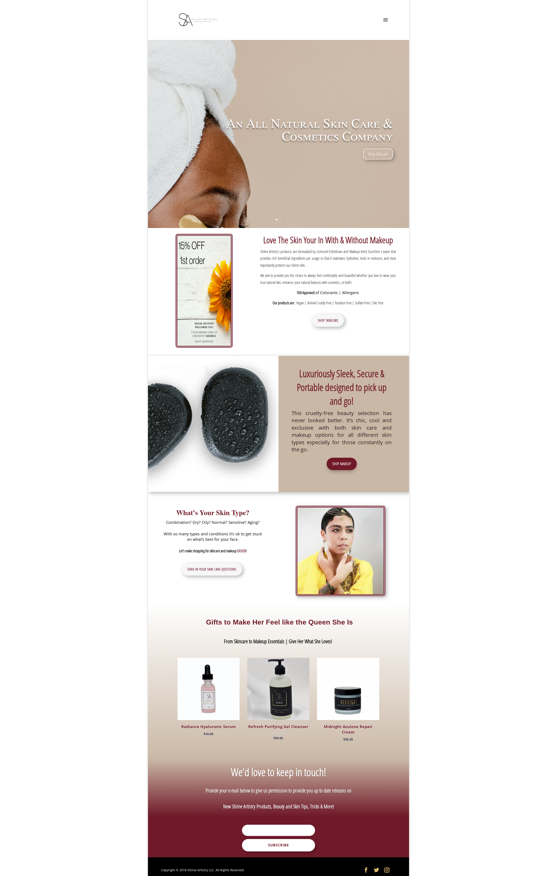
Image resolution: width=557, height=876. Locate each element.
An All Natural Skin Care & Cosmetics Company (309, 129)
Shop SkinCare (328, 320)
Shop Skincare (378, 154)
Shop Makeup (341, 463)
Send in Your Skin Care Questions (212, 569)
